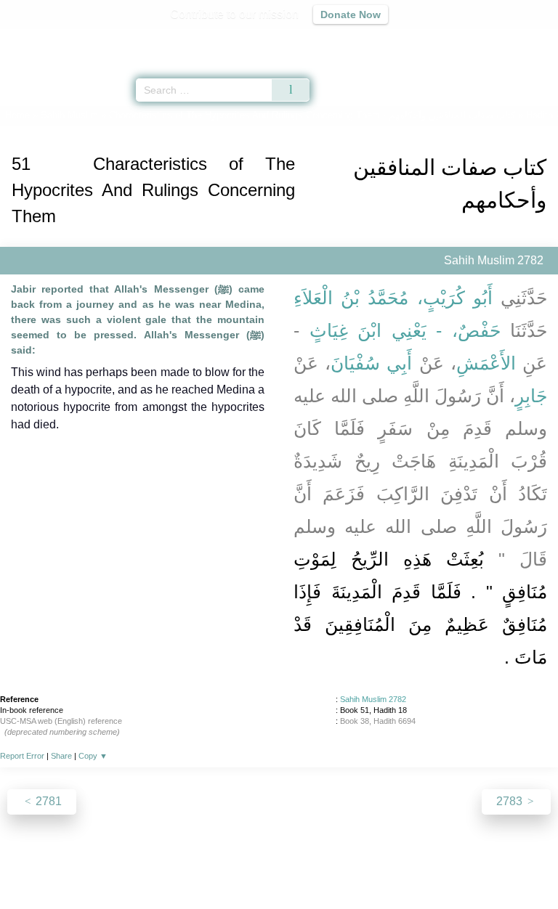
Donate (401, 866)
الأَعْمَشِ (486, 363)
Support (236, 866)
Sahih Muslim (69, 115)
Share (61, 755)
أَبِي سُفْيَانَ (371, 363)
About (153, 866)
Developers (295, 866)
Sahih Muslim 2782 (373, 699)
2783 (510, 801)
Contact (353, 866)
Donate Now (350, 14)
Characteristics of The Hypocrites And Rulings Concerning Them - (312, 115)
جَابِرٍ (531, 396)
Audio (515, 40)
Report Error (22, 755)
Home (17, 115)
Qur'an (344, 40)
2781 (47, 801)
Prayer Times (457, 40)
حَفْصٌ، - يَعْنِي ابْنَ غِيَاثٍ (405, 330)
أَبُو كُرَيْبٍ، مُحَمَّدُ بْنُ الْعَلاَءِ (393, 298)
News (192, 866)
